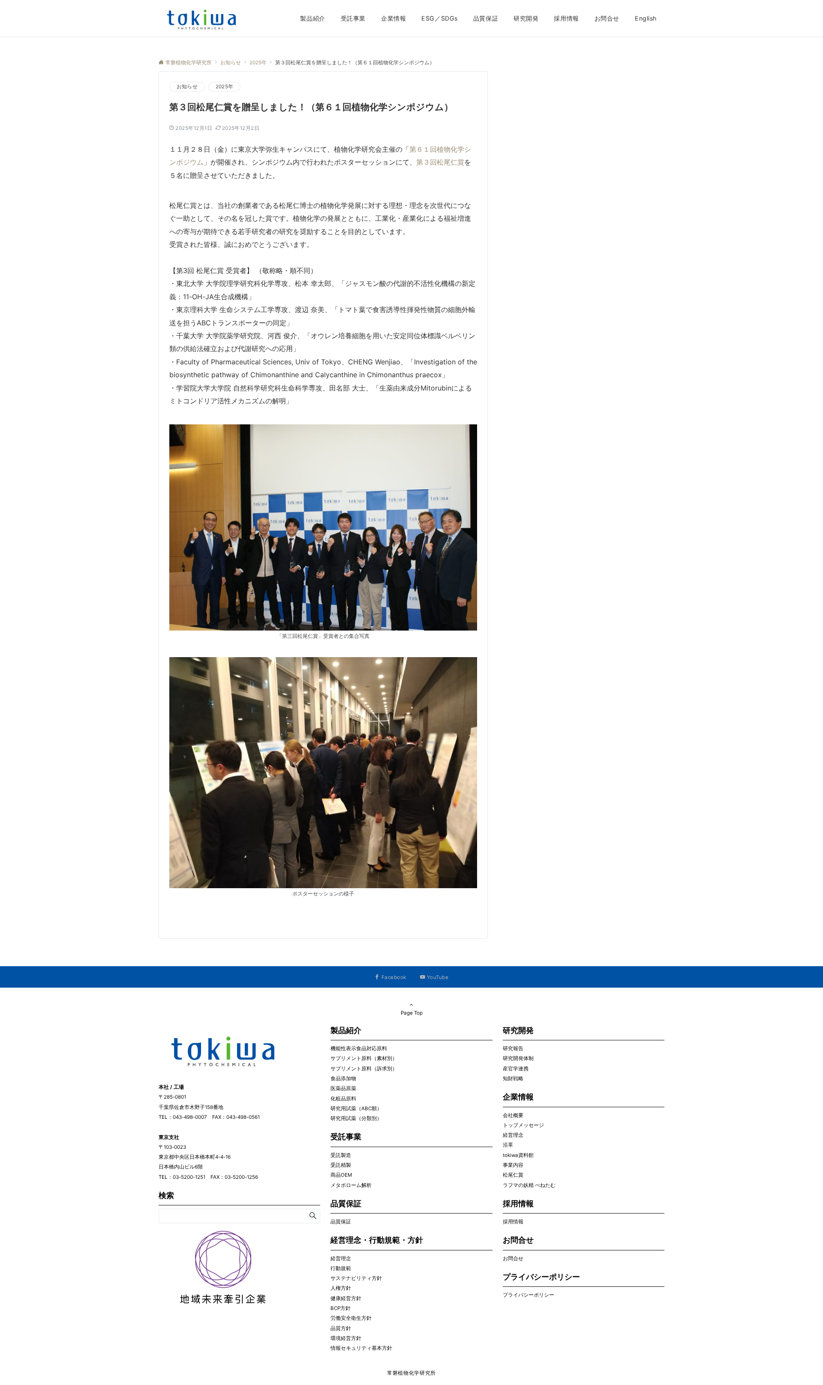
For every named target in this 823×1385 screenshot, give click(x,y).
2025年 (224, 87)
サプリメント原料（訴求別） (363, 1069)
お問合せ (513, 1259)
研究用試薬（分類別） (356, 1118)
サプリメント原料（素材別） (363, 1058)
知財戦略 (513, 1079)
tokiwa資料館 (518, 1155)
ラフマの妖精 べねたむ (529, 1185)
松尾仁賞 (513, 1175)
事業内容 (513, 1165)
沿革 (508, 1145)
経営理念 (340, 1259)
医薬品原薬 (343, 1088)
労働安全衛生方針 (351, 1318)
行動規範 (340, 1268)
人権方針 (340, 1288)
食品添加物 (343, 1079)
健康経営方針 (345, 1298)
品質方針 (340, 1328)
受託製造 (340, 1155)
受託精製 (340, 1165)
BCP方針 (340, 1308)
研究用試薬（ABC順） (356, 1109)
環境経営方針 (345, 1338)
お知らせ (187, 87)
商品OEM (341, 1175)
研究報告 (513, 1049)
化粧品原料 (343, 1099)
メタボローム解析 (351, 1185)
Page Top (412, 1013)
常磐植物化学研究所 (411, 1373)
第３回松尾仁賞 (440, 162)
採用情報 (513, 1222)
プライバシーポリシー (528, 1295)
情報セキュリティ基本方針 (361, 1348)
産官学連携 (516, 1069)
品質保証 (340, 1222)
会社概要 (513, 1115)
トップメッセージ (523, 1125)
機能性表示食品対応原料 (358, 1049)
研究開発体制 (518, 1058)
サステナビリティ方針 (356, 1278)
